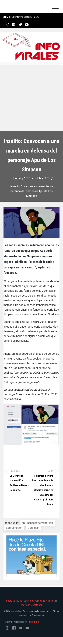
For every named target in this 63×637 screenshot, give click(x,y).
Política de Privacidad (45, 600)
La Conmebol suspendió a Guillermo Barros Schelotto (19, 480)
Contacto (28, 600)
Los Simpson (14, 527)
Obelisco (33, 527)
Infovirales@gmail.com (27, 17)
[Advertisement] (31, 98)
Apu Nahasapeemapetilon (37, 523)
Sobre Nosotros (14, 600)
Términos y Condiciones (32, 605)
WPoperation (32, 621)
